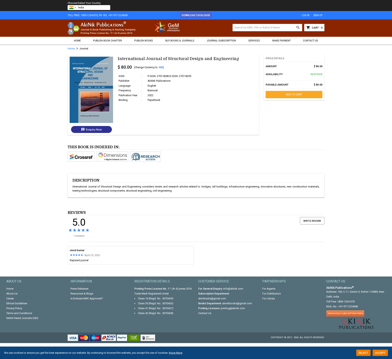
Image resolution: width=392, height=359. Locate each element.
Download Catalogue (196, 15)
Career (10, 298)
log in (305, 15)
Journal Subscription (221, 40)
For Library (268, 298)
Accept (380, 352)
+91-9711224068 (348, 306)
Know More (175, 352)
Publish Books (143, 40)
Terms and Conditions (19, 313)
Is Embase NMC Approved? (86, 298)
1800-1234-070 (346, 301)
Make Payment (281, 40)
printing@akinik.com (233, 308)
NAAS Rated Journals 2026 (22, 318)
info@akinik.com (233, 288)
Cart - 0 (314, 28)
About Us (12, 293)
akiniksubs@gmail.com (212, 298)
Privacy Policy (14, 308)
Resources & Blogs (81, 293)
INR (161, 67)
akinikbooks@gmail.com (237, 303)
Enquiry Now (91, 129)
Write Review (312, 220)
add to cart (294, 94)
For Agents (268, 288)
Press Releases (79, 288)
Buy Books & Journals (179, 40)
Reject (363, 352)
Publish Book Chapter (107, 40)
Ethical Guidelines (16, 303)
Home (77, 40)
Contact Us (310, 40)
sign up (317, 15)
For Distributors (271, 293)
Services (254, 40)
